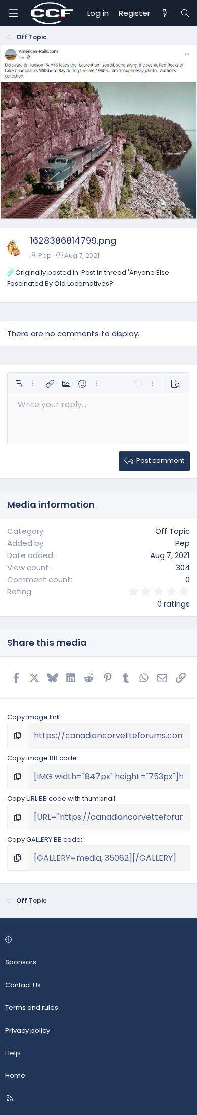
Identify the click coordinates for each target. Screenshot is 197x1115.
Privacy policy (27, 1030)
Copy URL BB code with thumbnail (61, 798)
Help (12, 1053)
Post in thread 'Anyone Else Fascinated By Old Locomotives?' (88, 278)
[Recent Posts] (165, 13)
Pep (45, 255)
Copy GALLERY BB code (44, 839)
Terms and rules (31, 1007)
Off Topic (172, 531)
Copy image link (33, 717)
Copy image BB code (42, 758)
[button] (18, 384)
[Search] (185, 13)
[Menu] (13, 13)
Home (15, 1075)
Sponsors (20, 962)
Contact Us (23, 985)
